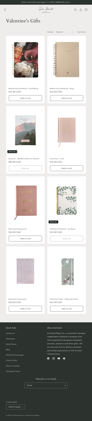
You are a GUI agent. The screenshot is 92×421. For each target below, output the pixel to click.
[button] (5, 9)
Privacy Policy (11, 360)
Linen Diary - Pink (57, 159)
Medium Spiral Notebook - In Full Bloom (23, 89)
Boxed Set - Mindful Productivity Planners (24, 159)
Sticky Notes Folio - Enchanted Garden (64, 299)
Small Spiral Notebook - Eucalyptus (62, 229)
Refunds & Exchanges (15, 355)
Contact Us (10, 333)
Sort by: (50, 32)
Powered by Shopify (32, 415)
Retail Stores (11, 344)
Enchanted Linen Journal (17, 299)
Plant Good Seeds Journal (18, 229)
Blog (8, 349)
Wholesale (10, 339)
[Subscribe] (64, 385)
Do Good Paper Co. (18, 415)
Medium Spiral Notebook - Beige (62, 89)
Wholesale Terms (13, 371)
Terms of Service (13, 366)
